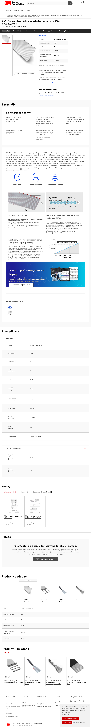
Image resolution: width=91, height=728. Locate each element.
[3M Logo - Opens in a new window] (15, 3)
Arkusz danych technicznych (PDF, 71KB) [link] (52, 93)
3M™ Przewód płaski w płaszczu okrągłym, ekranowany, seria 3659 (53, 682)
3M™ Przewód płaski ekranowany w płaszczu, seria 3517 (76, 682)
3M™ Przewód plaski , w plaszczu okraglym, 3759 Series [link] (63, 601)
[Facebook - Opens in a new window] (79, 701)
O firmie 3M (9, 701)
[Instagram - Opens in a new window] (83, 701)
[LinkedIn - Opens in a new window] (71, 701)
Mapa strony (58, 705)
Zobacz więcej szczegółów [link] (46, 83)
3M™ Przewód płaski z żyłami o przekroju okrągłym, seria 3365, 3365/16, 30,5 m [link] (28, 601)
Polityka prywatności (27, 723)
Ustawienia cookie (37, 723)
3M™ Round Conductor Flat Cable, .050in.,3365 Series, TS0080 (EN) (33, 517)
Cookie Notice (66, 714)
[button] (79, 722)
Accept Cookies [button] (67, 722)
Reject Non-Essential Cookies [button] (70, 718)
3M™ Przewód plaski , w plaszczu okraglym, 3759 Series (33, 682)
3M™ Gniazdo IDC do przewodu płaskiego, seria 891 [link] (45, 601)
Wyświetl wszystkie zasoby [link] (46, 96)
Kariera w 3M (9, 703)
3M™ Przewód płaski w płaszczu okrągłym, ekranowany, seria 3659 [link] (80, 601)
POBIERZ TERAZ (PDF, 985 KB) (21, 285)
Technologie (9, 713)
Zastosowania (18, 10)
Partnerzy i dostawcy (11, 710)
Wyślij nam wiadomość (47, 559)
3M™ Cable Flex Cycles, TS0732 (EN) (13, 517)
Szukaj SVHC (40, 703)
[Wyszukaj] (70, 3)
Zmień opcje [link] (42, 35)
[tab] (10, 492)
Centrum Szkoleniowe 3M (12, 716)
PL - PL (80, 2)
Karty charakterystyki (42, 701)
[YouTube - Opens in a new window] (75, 701)
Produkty (8, 10)
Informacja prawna (17, 723)
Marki (28, 10)
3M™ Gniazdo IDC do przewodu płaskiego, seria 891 (13, 681)
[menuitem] (6, 31)
